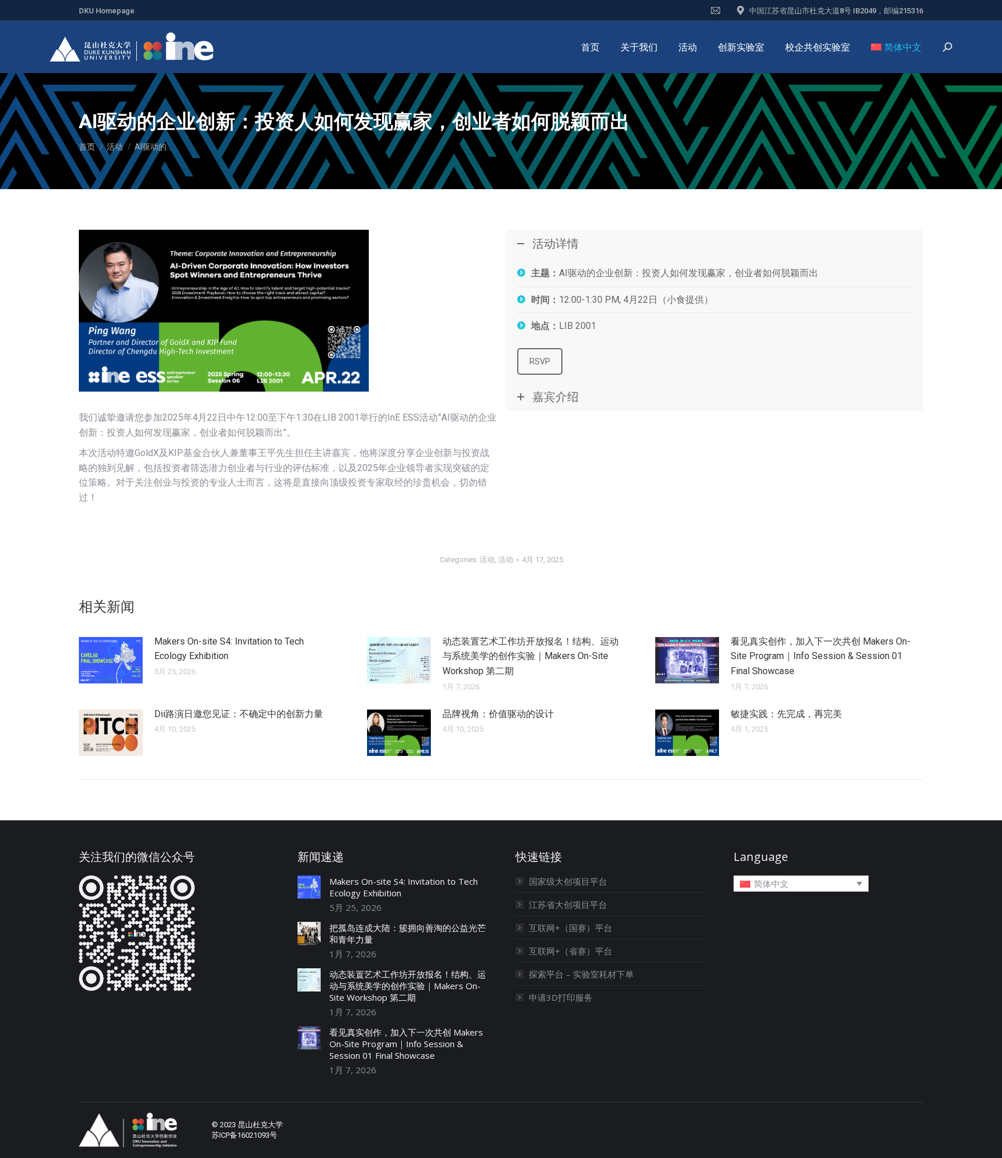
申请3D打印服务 (561, 997)
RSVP (539, 361)
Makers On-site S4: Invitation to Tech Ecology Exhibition (229, 649)
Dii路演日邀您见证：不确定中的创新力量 (238, 713)
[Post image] (111, 660)
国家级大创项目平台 (568, 881)
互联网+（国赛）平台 (570, 927)
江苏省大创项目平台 (568, 904)
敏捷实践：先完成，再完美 (786, 713)
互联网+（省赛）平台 (570, 951)
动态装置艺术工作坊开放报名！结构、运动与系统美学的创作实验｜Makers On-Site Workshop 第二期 (530, 656)
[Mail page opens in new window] (715, 10)
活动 (487, 559)
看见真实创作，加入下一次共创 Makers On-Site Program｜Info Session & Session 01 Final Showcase (820, 656)
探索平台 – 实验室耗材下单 (581, 974)
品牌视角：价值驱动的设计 (498, 713)
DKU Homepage (107, 10)
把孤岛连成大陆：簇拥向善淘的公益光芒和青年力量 (407, 933)
